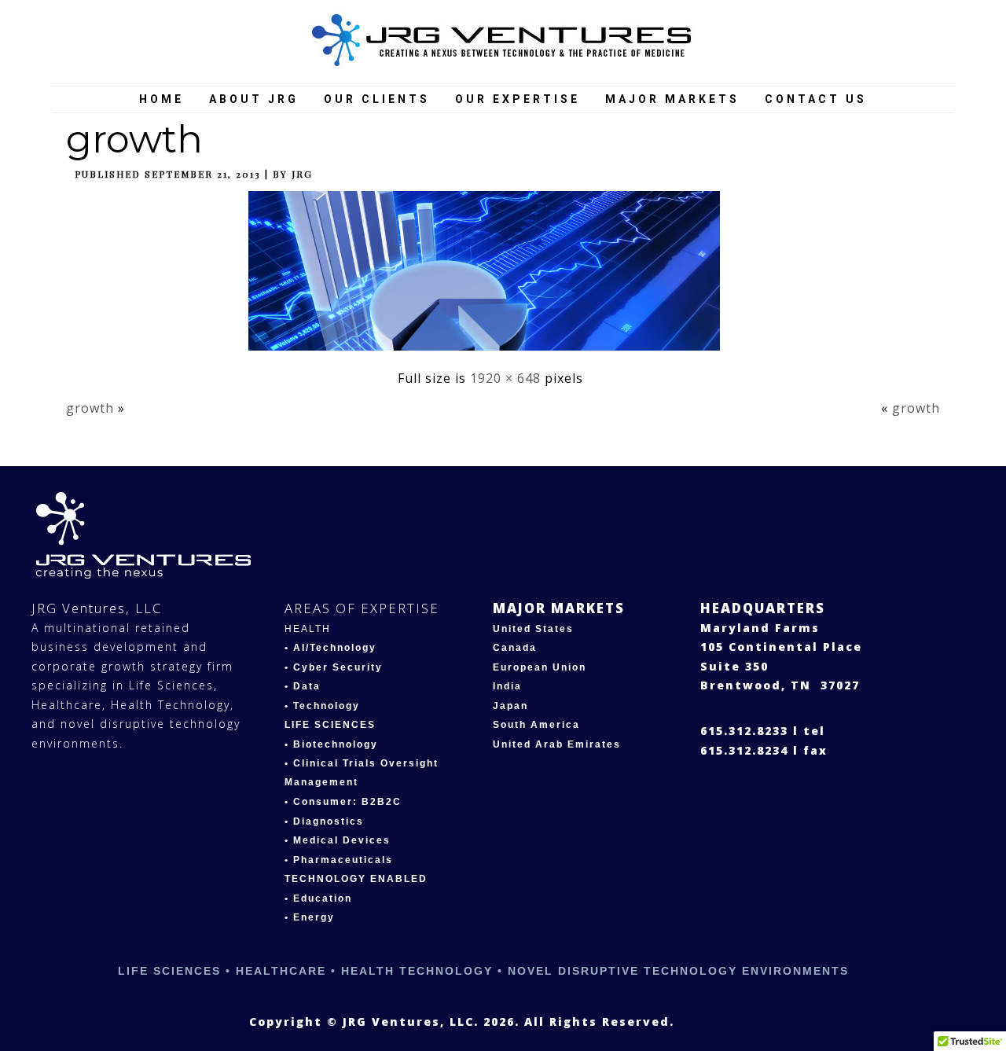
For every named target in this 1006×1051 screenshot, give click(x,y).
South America (536, 724)
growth (134, 139)
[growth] (490, 353)
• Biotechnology (331, 744)
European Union (539, 667)
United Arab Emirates (557, 744)
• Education (318, 898)
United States (533, 628)
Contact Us (816, 99)
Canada (515, 647)
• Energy (310, 917)
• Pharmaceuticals (339, 859)
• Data (303, 686)
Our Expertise (517, 99)
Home (161, 99)
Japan (510, 705)
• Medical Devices (338, 840)
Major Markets (672, 99)
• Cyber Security (334, 667)
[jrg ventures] (503, 41)
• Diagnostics (324, 821)
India (507, 686)
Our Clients (377, 99)
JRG (302, 173)
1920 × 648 (505, 378)
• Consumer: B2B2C (343, 801)
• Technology (322, 705)
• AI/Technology (330, 647)
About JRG (254, 99)
